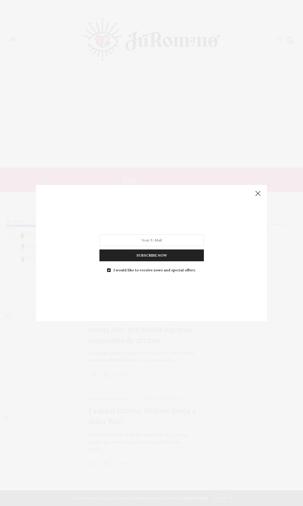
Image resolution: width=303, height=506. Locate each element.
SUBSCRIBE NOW (151, 255)
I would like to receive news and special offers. (155, 270)
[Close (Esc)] (258, 194)
